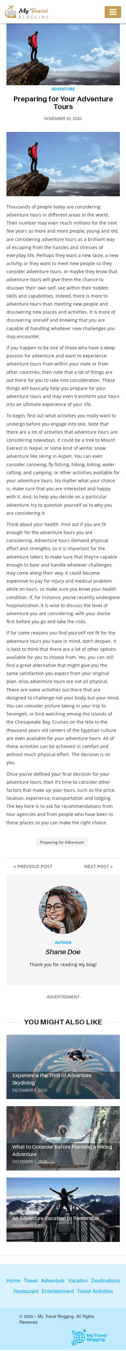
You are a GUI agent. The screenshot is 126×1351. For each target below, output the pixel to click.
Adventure (63, 89)
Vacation (78, 1280)
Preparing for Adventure (62, 842)
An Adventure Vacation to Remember (55, 1218)
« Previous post (33, 866)
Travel (31, 1280)
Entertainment (58, 1291)
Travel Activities (95, 1291)
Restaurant (25, 1291)
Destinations (105, 1280)
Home (13, 1280)
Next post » (98, 866)
